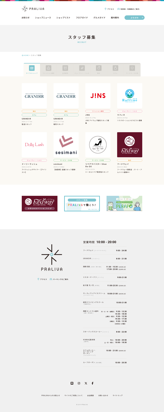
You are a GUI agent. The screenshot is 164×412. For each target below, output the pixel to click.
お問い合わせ (103, 395)
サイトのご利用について (73, 395)
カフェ (115, 73)
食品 (98, 73)
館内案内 (115, 17)
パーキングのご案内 (60, 279)
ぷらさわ (134, 17)
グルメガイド (99, 17)
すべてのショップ (32, 73)
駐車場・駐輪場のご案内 (130, 9)
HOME (26, 55)
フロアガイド (82, 17)
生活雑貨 (65, 73)
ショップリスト (63, 17)
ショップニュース (43, 17)
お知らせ (26, 17)
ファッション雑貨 (48, 73)
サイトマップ (118, 395)
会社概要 (90, 395)
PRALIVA (85, 404)
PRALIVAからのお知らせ (50, 395)
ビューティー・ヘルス (82, 73)
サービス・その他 (132, 73)
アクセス (110, 9)
